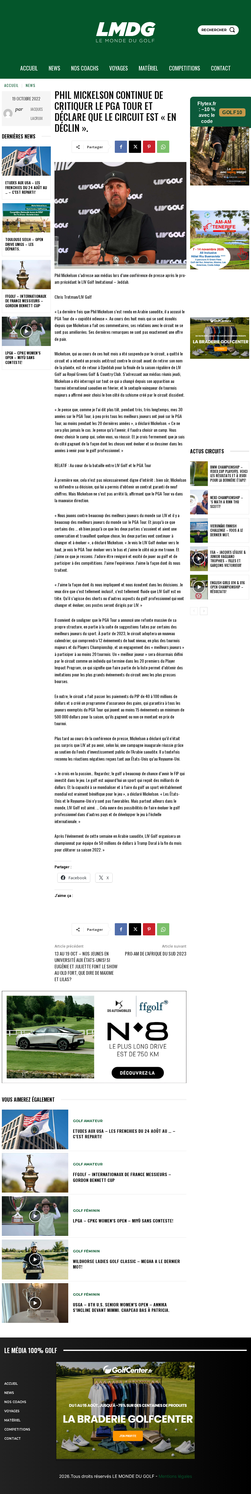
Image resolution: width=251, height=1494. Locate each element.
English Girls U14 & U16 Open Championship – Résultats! (227, 587)
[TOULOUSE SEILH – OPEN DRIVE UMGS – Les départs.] (26, 217)
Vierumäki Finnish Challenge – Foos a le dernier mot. (226, 530)
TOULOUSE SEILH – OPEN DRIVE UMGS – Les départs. (24, 244)
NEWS (31, 85)
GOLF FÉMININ (86, 1210)
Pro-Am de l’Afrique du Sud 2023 (155, 953)
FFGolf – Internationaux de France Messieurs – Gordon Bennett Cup (25, 300)
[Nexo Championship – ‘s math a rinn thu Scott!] (199, 502)
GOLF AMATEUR (88, 1121)
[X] (135, 147)
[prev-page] (194, 611)
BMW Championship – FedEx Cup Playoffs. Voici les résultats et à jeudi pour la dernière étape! (229, 474)
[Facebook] (121, 147)
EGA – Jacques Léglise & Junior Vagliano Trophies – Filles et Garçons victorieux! (228, 559)
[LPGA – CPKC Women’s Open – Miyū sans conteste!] (26, 331)
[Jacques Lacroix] (9, 113)
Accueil (11, 85)
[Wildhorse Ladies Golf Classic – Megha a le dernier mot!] (35, 1259)
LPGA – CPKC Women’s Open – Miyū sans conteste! (23, 357)
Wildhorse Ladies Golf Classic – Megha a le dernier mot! (126, 1264)
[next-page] (204, 611)
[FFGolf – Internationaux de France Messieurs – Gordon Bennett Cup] (26, 274)
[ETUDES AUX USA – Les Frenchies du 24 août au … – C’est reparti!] (26, 161)
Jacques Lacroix (37, 113)
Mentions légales (174, 1476)
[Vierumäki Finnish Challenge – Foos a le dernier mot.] (199, 530)
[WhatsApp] (163, 147)
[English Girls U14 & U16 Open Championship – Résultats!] (199, 587)
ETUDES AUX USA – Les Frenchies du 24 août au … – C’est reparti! (26, 187)
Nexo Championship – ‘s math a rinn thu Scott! (226, 502)
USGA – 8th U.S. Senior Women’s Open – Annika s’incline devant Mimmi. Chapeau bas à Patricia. (121, 1307)
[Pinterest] (149, 147)
